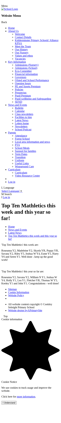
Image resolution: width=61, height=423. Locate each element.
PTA (17, 144)
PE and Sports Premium (27, 86)
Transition (20, 157)
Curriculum (14, 169)
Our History (21, 49)
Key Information (17, 61)
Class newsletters (24, 114)
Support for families (25, 151)
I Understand (9, 402)
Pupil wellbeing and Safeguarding (33, 98)
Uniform (19, 160)
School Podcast (23, 129)
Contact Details (23, 37)
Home (11, 28)
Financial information (26, 74)
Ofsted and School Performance (32, 80)
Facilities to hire (23, 117)
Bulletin (19, 108)
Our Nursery (21, 52)
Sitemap (12, 289)
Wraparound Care (24, 166)
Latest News (21, 120)
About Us (13, 31)
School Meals (22, 148)
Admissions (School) (26, 68)
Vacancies (20, 58)
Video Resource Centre (27, 175)
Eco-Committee (23, 71)
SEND (18, 101)
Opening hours (23, 83)
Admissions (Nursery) (26, 64)
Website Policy (16, 295)
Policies (19, 89)
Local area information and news (32, 141)
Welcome (20, 34)
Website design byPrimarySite (25, 310)
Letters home (22, 123)
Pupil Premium (23, 95)
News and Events (17, 104)
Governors (20, 77)
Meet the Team (23, 46)
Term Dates (21, 154)
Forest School (22, 138)
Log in (11, 181)
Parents (12, 132)
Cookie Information (18, 292)
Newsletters (21, 126)
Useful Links (22, 163)
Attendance (21, 135)
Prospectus (20, 92)
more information (26, 396)
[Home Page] (9, 9)
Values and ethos (24, 55)
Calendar (20, 111)
